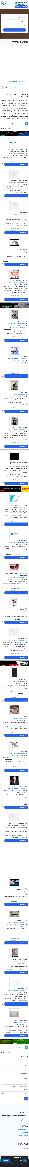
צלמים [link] (10, 261)
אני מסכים (6, 1160)
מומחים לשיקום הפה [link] (15, 190)
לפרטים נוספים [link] (23, 164)
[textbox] (14, 21)
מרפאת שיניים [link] (10, 153)
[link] (21, 3)
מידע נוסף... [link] (15, 192)
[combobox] (14, 21)
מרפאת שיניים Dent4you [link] (18, 180)
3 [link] (19, 123)
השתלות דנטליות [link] (15, 333)
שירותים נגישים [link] (20, 837)
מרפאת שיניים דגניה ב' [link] (19, 959)
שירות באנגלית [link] (17, 223)
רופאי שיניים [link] (17, 331)
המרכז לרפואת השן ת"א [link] (19, 505)
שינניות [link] (9, 290)
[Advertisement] (14, 61)
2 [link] (23, 123)
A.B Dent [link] (24, 392)
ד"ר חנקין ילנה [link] (22, 321)
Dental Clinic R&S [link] (21, 1020)
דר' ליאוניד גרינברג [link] (20, 787)
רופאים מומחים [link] (15, 261)
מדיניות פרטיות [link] (23, 1135)
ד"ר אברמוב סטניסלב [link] (20, 280)
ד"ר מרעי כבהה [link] (22, 889)
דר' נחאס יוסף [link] (22, 638)
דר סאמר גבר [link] (22, 540)
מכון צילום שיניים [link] (10, 648)
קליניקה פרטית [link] (8, 691)
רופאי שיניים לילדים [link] (19, 802)
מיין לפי (25, 1090)
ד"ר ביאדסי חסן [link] (21, 921)
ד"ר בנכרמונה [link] (22, 609)
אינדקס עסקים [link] (23, 81)
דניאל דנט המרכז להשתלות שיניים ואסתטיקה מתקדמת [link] (15, 575)
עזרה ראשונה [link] (10, 761)
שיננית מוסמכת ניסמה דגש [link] (18, 824)
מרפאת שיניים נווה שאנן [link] (18, 463)
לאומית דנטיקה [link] (11, 802)
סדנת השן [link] (23, 212)
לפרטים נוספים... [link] (9, 188)
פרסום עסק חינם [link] (23, 1129)
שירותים (25, 1078)
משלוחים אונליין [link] (11, 402)
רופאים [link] (9, 190)
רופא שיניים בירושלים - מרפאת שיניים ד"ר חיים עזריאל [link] (16, 151)
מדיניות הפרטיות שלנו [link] (16, 1163)
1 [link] (26, 123)
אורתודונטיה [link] (20, 192)
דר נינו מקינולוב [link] (21, 716)
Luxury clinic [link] (22, 679)
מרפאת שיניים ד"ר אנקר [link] (18, 427)
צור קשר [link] (25, 1132)
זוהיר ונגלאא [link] (22, 357)
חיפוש (23, 30)
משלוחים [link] (18, 402)
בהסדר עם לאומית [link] (19, 650)
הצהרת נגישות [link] (24, 1138)
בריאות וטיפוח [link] (13, 81)
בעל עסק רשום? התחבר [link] (21, 6)
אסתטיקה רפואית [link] (8, 367)
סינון (26, 1099)
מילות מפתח (24, 1056)
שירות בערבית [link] (19, 1000)
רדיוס (26, 1070)
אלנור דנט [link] (23, 249)
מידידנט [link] (24, 751)
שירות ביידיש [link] (19, 226)
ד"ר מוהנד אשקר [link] (21, 989)
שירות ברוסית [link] (10, 223)
